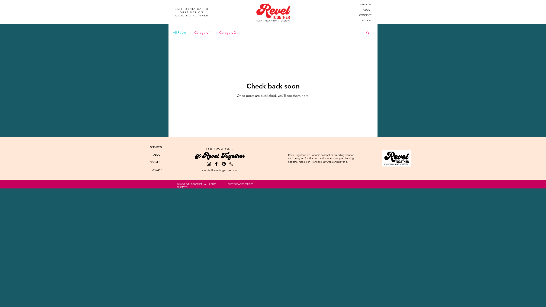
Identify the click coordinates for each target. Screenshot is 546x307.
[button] (368, 33)
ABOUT (367, 9)
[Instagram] (209, 164)
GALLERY (366, 20)
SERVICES (366, 4)
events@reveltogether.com (220, 170)
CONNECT (365, 15)
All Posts (179, 32)
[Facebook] (216, 164)
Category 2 (227, 32)
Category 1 (202, 32)
